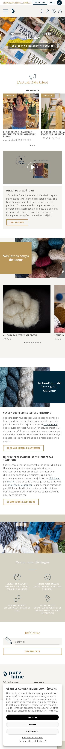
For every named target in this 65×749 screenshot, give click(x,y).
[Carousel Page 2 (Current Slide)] (31, 61)
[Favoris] (54, 11)
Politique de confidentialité (32, 741)
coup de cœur (50, 424)
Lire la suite (17, 222)
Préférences (32, 731)
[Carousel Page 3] (33, 61)
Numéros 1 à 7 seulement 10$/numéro (33, 46)
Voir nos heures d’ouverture (23, 448)
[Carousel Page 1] (29, 61)
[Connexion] (47, 11)
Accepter (32, 717)
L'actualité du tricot (32, 82)
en (59, 2)
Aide (52, 2)
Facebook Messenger (21, 484)
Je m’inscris (32, 651)
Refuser (32, 724)
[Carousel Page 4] (35, 61)
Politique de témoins (32, 737)
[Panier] (60, 11)
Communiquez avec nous (21, 502)
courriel (11, 481)
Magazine (40, 2)
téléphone (54, 478)
